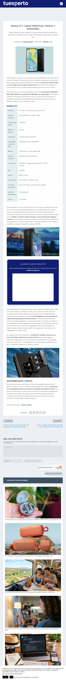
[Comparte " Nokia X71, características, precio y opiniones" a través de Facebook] (30, 412)
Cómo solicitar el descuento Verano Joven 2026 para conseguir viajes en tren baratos (30, 592)
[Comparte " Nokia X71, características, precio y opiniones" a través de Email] (40, 412)
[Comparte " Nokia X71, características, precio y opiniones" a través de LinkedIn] (37, 412)
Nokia (29, 405)
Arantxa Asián (28, 42)
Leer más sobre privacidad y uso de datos (26, 677)
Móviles (46, 42)
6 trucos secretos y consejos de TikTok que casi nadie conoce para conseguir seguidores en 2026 (32, 629)
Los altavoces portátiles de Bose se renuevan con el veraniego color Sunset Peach (29, 556)
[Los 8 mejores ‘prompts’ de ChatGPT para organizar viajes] (33, 650)
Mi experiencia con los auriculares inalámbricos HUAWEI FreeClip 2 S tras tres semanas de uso (32, 519)
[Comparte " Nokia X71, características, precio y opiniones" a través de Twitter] (34, 412)
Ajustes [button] (5, 677)
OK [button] (11, 677)
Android (24, 405)
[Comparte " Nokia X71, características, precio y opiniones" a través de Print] (44, 412)
